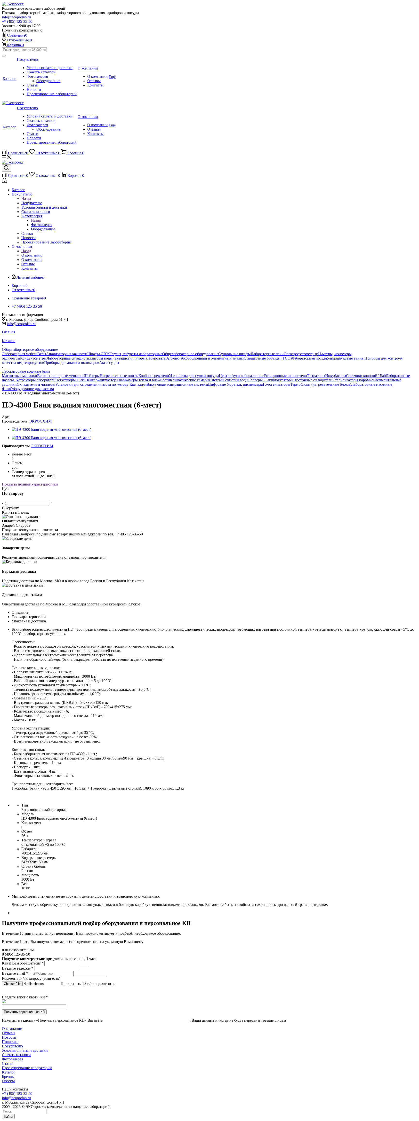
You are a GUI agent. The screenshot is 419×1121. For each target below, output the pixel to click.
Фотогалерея (41, 225)
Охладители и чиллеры (36, 384)
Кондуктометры (33, 358)
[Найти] (4, 55)
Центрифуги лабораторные (241, 376)
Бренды (8, 1076)
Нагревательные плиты (119, 376)
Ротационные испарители (285, 376)
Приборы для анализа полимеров (71, 363)
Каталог (8, 1072)
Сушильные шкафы (234, 354)
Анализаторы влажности (66, 354)
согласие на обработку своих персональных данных (147, 1020)
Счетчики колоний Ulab (366, 376)
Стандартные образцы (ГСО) (268, 358)
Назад (26, 198)
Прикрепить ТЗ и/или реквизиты (88, 983)
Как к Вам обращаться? (22, 963)
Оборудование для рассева (32, 389)
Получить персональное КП (24, 1012)
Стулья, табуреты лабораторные (136, 354)
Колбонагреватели (153, 376)
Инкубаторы (335, 376)
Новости (9, 1037)
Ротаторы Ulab (72, 380)
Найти (8, 1116)
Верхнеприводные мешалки (60, 376)
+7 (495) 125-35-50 (17, 21)
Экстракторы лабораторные (37, 380)
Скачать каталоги (16, 1055)
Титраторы (316, 376)
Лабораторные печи (267, 354)
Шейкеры (92, 376)
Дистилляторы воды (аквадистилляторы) (113, 358)
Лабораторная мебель (19, 354)
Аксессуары (109, 363)
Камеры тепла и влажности (147, 380)
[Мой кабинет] (4, 182)
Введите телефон (17, 968)
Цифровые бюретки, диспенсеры (235, 384)
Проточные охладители (312, 380)
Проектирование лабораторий (27, 1068)
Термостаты (156, 358)
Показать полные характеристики (30, 484)
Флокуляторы (282, 380)
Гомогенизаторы (276, 384)
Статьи (8, 1063)
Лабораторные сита (63, 358)
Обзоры (8, 1081)
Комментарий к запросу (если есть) (31, 978)
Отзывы (8, 1033)
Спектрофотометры (300, 354)
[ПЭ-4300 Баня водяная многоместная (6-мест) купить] (51, 429)
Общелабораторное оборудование (190, 354)
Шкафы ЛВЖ (98, 354)
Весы (41, 354)
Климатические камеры (189, 380)
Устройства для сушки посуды (194, 376)
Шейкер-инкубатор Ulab (104, 380)
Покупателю (31, 203)
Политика (10, 1042)
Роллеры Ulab (259, 380)
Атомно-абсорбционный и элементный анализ (205, 358)
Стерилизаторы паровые (352, 380)
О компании (31, 255)
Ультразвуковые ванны (345, 358)
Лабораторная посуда (309, 358)
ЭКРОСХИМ (40, 421)
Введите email (15, 973)
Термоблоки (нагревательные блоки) (320, 384)
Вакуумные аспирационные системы (177, 384)
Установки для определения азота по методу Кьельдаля (100, 384)
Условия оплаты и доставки (25, 1050)
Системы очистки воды (228, 380)
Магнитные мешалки (19, 376)
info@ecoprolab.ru (16, 17)
